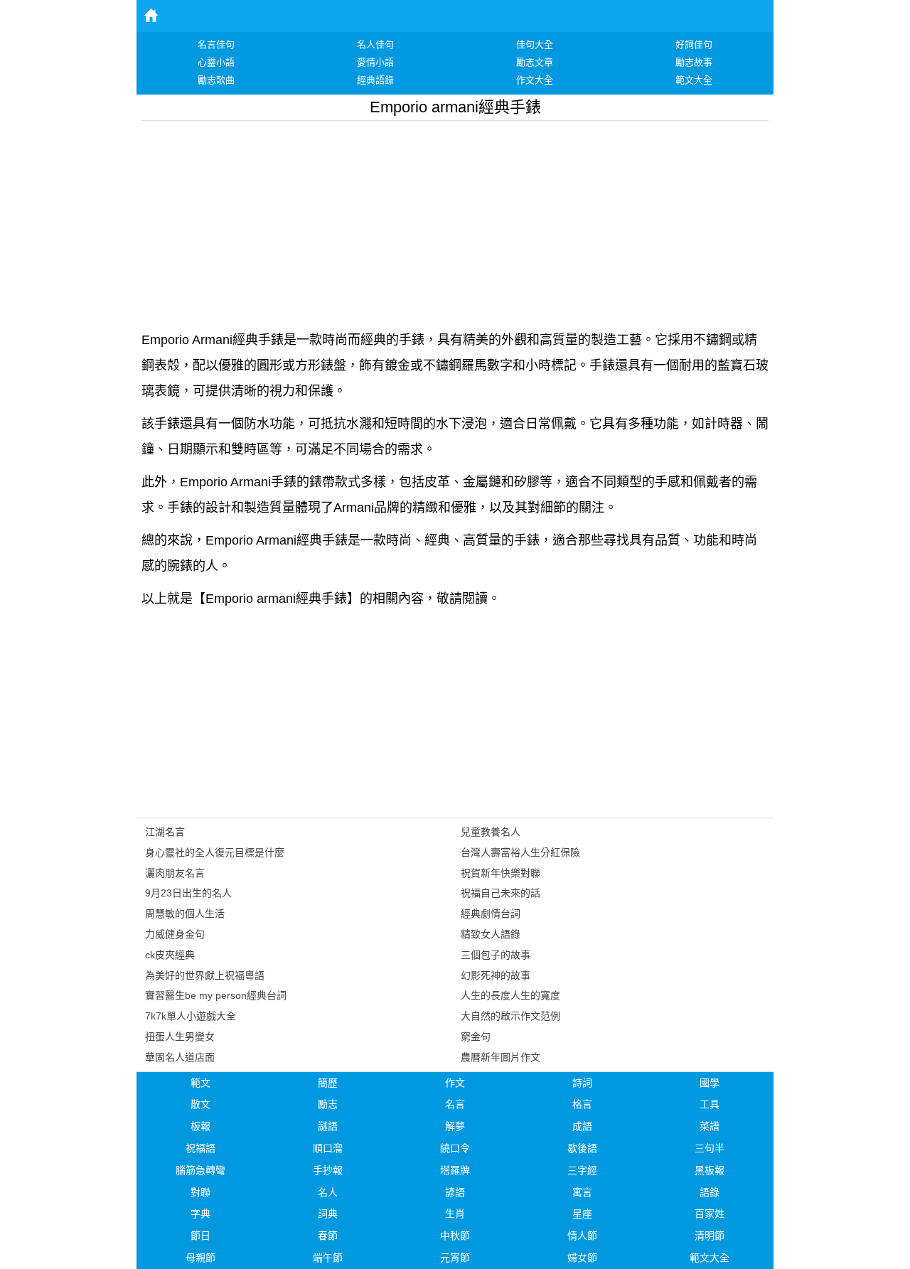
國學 (709, 1082)
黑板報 (709, 1170)
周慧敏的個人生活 (185, 913)
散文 (200, 1104)
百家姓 (709, 1213)
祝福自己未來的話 (500, 893)
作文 (455, 1082)
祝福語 (200, 1148)
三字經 (582, 1170)
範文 (200, 1082)
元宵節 (455, 1257)
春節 (328, 1235)
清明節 (709, 1235)
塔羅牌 (455, 1170)
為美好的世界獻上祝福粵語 (204, 975)
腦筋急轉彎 (200, 1170)
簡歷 (328, 1082)
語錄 (709, 1192)
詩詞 (582, 1082)
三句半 (709, 1148)
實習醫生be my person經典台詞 (216, 995)
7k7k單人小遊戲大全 (190, 1016)
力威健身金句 (175, 934)
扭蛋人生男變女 (180, 1036)
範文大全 (709, 1257)
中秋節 (455, 1235)
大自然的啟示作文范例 (510, 1016)
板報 (200, 1126)
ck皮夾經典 (170, 954)
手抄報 (328, 1170)
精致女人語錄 (490, 934)
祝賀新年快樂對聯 (500, 873)
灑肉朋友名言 (175, 873)
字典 (200, 1213)
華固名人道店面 (180, 1057)
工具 (709, 1104)
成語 (582, 1126)
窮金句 (476, 1036)
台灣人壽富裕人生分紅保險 (520, 852)
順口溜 (328, 1148)
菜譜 (709, 1126)
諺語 (455, 1192)
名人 (328, 1192)
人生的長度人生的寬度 (510, 995)
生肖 (455, 1213)
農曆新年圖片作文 (500, 1057)
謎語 (328, 1126)
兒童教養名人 (490, 831)
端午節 (328, 1257)
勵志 (328, 1104)
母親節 (200, 1257)
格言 (582, 1104)
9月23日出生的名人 (188, 893)
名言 (455, 1104)
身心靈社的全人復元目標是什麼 (214, 852)
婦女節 (582, 1257)
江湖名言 (165, 831)
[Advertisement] (455, 220)
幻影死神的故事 (495, 975)
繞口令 (455, 1148)
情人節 (582, 1235)
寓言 (582, 1192)
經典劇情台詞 (490, 913)
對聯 (200, 1192)
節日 (200, 1235)
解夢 (455, 1126)
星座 (582, 1213)
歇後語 (582, 1148)
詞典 (328, 1213)
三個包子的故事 (495, 954)
